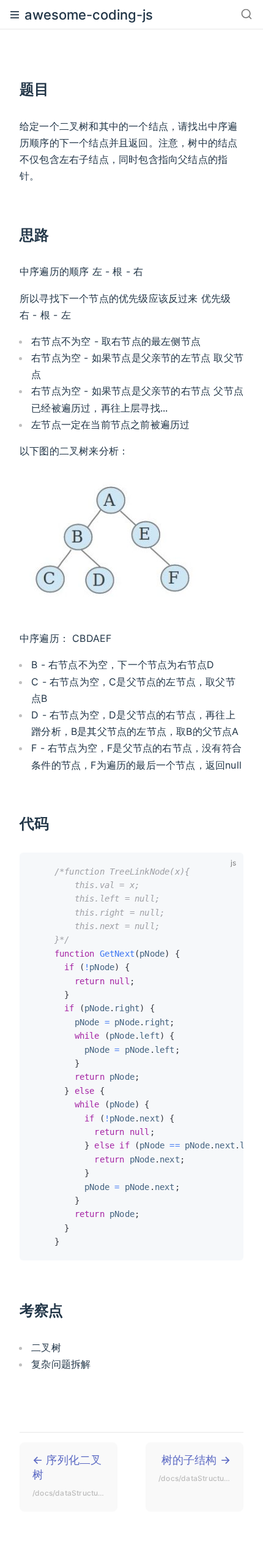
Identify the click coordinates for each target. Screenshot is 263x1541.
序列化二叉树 (74, 1475)
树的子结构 (200, 1468)
